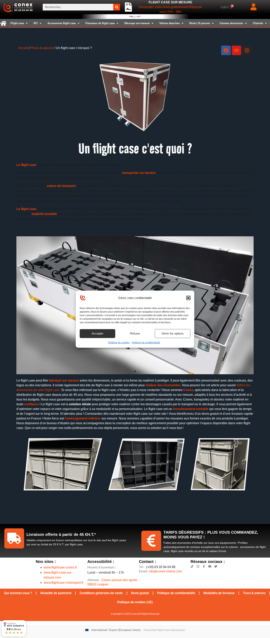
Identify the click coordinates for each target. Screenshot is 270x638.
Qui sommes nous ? (18, 593)
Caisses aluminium (231, 23)
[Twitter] (215, 566)
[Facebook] (226, 50)
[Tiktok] (192, 566)
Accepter (97, 333)
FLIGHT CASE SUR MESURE (170, 2)
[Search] (116, 7)
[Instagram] (247, 50)
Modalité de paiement (55, 593)
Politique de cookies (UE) (135, 602)
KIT (36, 23)
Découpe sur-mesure (137, 23)
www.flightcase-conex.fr (60, 567)
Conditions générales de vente (101, 593)
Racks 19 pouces (199, 23)
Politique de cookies (119, 342)
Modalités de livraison (219, 593)
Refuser (135, 333)
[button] (188, 298)
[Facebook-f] (203, 566)
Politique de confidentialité (146, 342)
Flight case (17, 23)
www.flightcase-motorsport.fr (63, 582)
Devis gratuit (140, 593)
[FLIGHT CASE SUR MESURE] (128, 7)
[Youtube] (236, 50)
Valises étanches (169, 23)
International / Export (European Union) (116, 630)
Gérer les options (172, 333)
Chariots (258, 23)
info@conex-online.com (165, 571)
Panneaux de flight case (100, 23)
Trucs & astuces (42, 48)
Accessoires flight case (61, 23)
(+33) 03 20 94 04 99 (157, 567)
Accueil (23, 48)
